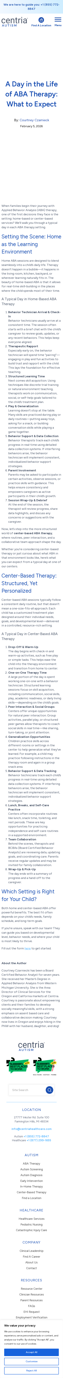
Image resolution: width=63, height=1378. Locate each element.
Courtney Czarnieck (34, 120)
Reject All (31, 1370)
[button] (49, 1090)
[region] (31, 1349)
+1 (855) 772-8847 (36, 1136)
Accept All (31, 1352)
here (28, 948)
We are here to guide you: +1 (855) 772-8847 (31, 7)
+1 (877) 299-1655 (39, 1140)
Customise (31, 1361)
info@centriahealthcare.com (32, 1129)
